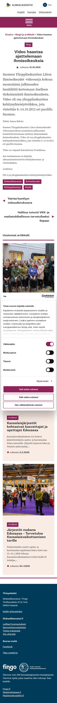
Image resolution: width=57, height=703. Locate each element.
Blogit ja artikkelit (24, 34)
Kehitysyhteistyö (12, 187)
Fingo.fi (6, 689)
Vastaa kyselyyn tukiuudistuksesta (20, 201)
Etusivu (9, 34)
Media (28, 187)
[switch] (50, 352)
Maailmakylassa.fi (12, 692)
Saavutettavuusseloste (14, 627)
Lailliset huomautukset (14, 624)
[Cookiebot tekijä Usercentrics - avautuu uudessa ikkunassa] (42, 296)
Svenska (31, 12)
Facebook (8, 646)
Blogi (28, 44)
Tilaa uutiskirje (10, 652)
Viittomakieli (45, 12)
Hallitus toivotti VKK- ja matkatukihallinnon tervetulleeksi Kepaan (26, 217)
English (21, 12)
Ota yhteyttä (9, 634)
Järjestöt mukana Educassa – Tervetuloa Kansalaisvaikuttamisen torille (26, 535)
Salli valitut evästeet (28, 397)
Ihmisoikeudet (33, 181)
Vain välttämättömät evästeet (28, 405)
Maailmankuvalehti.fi (13, 695)
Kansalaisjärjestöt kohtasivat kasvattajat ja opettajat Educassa (27, 426)
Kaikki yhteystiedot (12, 611)
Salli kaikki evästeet (28, 389)
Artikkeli (12, 417)
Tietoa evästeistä (11, 630)
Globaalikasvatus (13, 181)
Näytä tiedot (42, 381)
